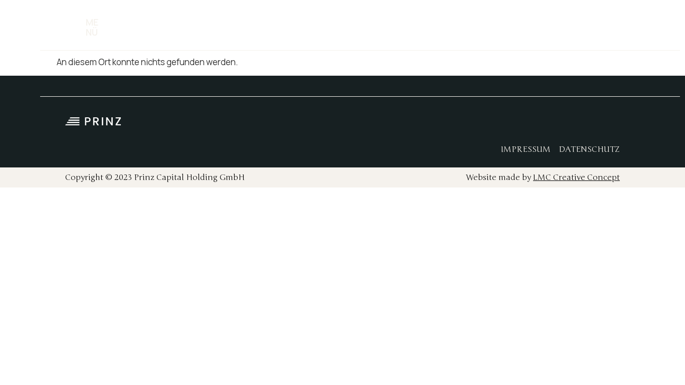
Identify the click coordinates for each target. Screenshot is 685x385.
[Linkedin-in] (587, 124)
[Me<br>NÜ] (74, 28)
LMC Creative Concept (576, 177)
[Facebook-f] (542, 124)
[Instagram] (565, 124)
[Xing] (610, 124)
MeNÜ (92, 27)
